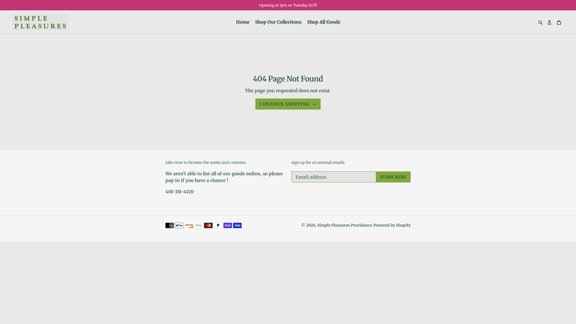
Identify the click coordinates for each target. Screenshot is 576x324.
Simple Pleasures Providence (344, 225)
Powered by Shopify (392, 225)
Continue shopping (284, 104)
